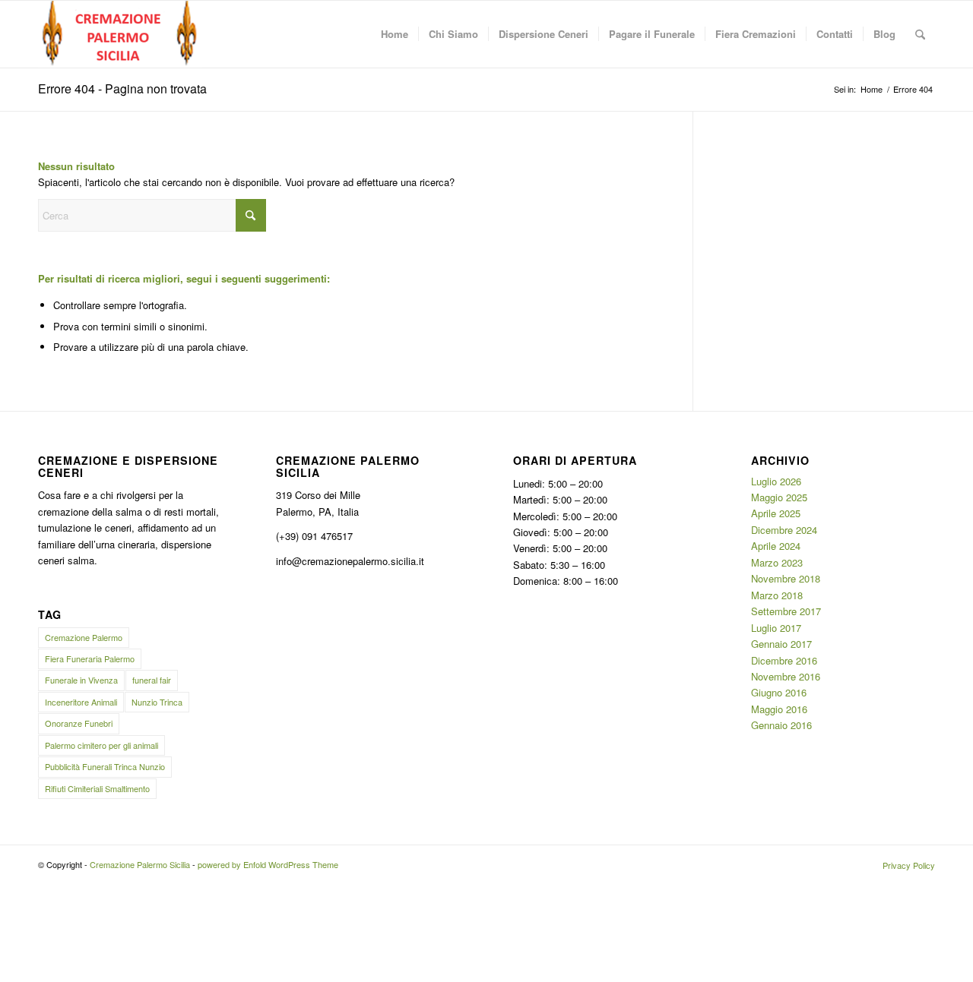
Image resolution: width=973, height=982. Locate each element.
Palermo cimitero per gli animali (101, 745)
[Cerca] (920, 34)
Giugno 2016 (779, 692)
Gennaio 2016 (781, 725)
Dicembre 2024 (784, 530)
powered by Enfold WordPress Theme (268, 864)
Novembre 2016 (785, 676)
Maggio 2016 (779, 709)
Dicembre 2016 (784, 660)
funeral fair (151, 680)
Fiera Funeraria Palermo (90, 658)
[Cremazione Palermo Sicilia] (120, 34)
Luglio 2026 (776, 481)
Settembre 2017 (786, 611)
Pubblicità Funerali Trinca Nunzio (105, 766)
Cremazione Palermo (83, 637)
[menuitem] (394, 34)
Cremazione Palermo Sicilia (140, 864)
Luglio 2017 (776, 627)
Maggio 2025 (779, 497)
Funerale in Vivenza (81, 680)
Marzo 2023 (777, 562)
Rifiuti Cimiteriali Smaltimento (97, 788)
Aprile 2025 (775, 513)
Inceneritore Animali (81, 702)
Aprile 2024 (775, 545)
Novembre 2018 (785, 578)
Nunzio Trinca (157, 702)
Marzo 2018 (777, 595)
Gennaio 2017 (781, 643)
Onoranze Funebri (79, 723)
